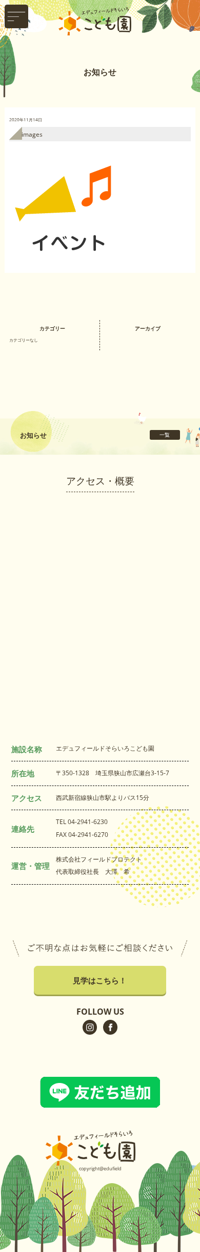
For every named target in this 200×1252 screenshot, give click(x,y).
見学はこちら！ (100, 980)
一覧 (164, 435)
